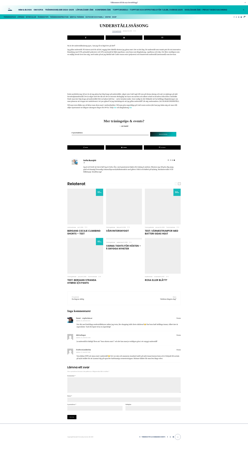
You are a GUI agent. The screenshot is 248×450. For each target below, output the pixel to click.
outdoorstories (71, 227)
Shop (114, 17)
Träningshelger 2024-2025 (59, 9)
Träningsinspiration (59, 17)
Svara (179, 318)
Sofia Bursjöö (89, 160)
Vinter (108, 17)
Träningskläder (116, 31)
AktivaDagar (81, 335)
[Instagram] (236, 16)
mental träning (77, 17)
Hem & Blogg (25, 9)
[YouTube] (241, 16)
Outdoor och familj (94, 17)
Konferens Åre (103, 9)
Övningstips (43, 17)
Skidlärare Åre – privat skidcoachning (206, 9)
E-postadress (71, 404)
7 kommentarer (170, 227)
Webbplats (128, 404)
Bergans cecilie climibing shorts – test (83, 232)
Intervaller (31, 17)
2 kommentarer (92, 276)
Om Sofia (38, 9)
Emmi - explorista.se (84, 318)
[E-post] (162, 37)
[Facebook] (234, 16)
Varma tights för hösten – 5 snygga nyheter (123, 247)
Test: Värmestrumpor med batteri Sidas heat (161, 232)
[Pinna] (124, 37)
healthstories (148, 276)
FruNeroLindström (83, 350)
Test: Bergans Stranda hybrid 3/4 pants (81, 281)
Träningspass (10, 17)
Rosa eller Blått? (156, 280)
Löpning (20, 17)
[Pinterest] (239, 16)
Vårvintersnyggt (117, 231)
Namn (69, 396)
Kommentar (71, 376)
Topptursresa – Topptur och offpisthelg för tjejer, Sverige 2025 (148, 9)
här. (130, 108)
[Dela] (85, 37)
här (115, 108)
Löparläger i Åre (84, 9)
